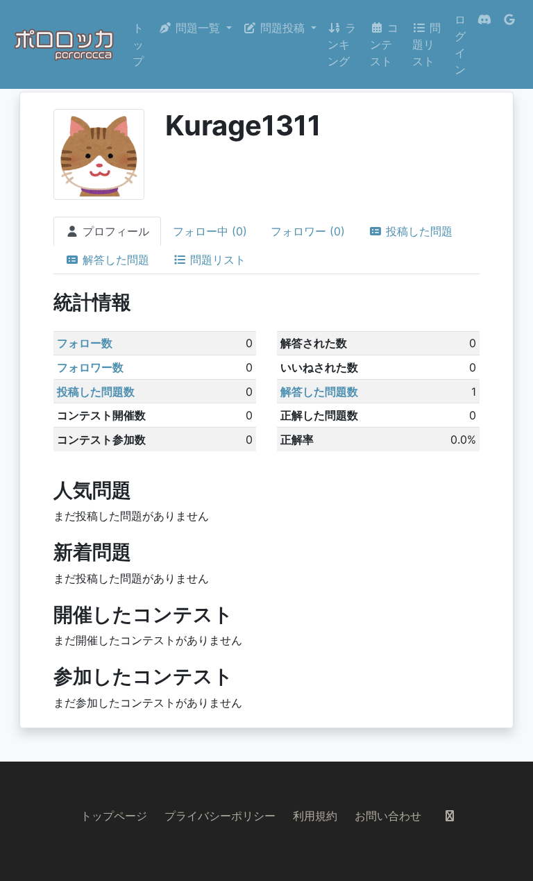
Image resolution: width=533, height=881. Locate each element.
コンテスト (384, 44)
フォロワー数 (90, 367)
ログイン (460, 44)
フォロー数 (84, 343)
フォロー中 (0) (210, 231)
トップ (138, 44)
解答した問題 (114, 260)
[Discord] (484, 44)
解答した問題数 (319, 391)
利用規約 (315, 816)
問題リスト (426, 44)
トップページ (114, 816)
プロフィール (114, 231)
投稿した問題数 (96, 391)
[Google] (509, 44)
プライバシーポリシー (220, 816)
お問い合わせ (388, 816)
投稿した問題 (417, 231)
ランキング (342, 44)
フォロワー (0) (308, 231)
